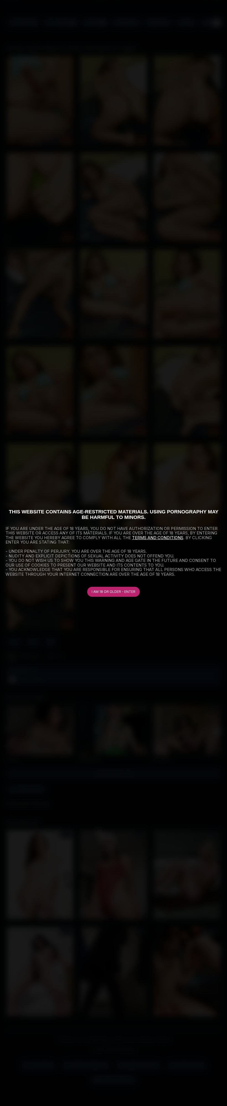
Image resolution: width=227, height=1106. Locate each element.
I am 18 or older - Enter (113, 592)
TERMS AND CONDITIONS (157, 537)
